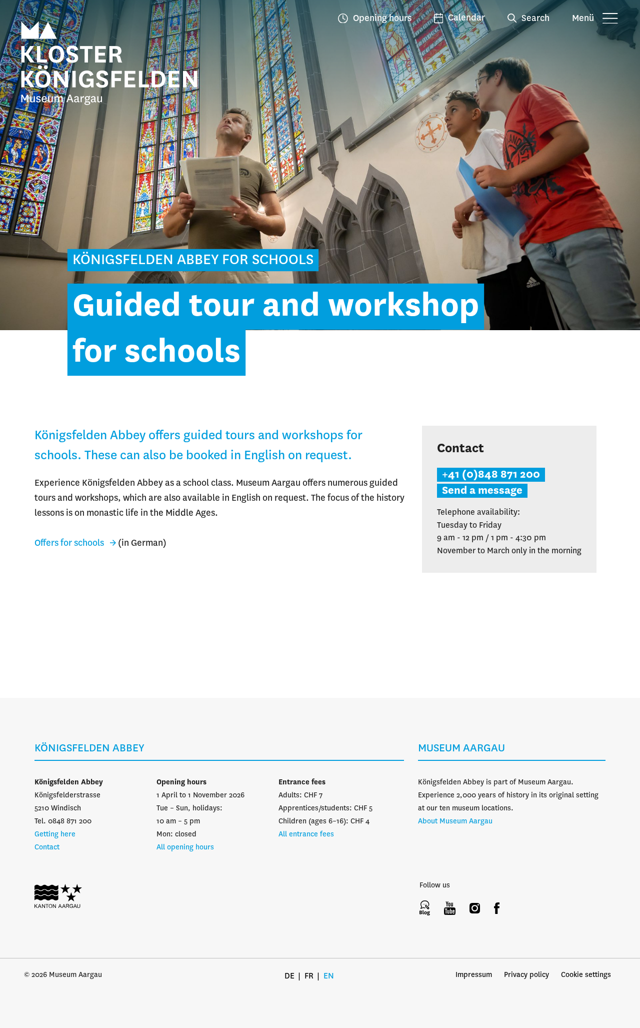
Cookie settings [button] (586, 975)
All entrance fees (306, 834)
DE (289, 976)
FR (309, 976)
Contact (47, 847)
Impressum (474, 975)
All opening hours (185, 847)
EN (329, 976)
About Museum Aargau (455, 821)
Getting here (55, 834)
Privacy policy (526, 975)
